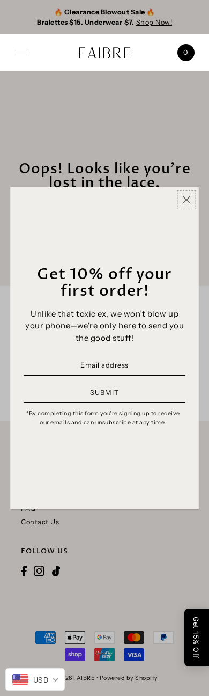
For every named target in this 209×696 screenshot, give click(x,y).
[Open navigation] (20, 52)
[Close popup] (186, 200)
